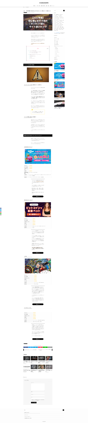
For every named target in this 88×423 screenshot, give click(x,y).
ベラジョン (60, 22)
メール (32, 394)
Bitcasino (56, 47)
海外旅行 (57, 29)
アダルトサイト (61, 14)
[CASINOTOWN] (44, 3)
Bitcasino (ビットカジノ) (33, 56)
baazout (56, 37)
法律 (54, 29)
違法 (62, 29)
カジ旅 (31, 57)
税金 (59, 29)
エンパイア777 (59, 15)
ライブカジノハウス (32, 58)
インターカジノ (56, 15)
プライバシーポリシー (27, 416)
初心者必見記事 (25, 12)
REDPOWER (57, 14)
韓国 (57, 30)
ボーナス (63, 22)
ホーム (55, 32)
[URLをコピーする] (50, 347)
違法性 (55, 30)
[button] (25, 347)
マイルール (58, 23)
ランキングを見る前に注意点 (33, 50)
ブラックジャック (56, 22)
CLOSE (47, 48)
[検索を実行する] (64, 10)
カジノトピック (56, 40)
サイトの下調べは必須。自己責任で (34, 52)
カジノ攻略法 (56, 41)
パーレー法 (58, 21)
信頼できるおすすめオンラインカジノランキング (35, 54)
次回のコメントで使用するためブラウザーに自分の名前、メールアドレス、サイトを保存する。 (38, 400)
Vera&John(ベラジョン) (32, 55)
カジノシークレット (57, 52)
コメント (32, 382)
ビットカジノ (61, 21)
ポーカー (55, 23)
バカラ (55, 21)
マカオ (60, 23)
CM (54, 14)
